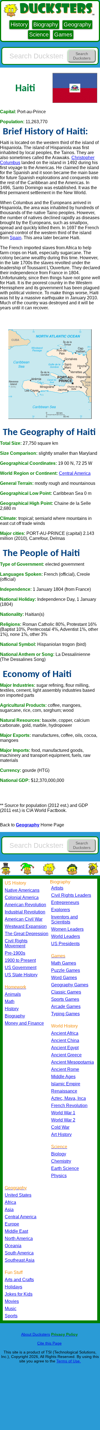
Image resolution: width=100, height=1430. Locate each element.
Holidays (13, 1287)
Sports (11, 1315)
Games (63, 34)
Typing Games (65, 1013)
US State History (21, 974)
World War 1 (63, 1112)
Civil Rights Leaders (71, 895)
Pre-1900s (15, 953)
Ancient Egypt (65, 1047)
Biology (58, 1154)
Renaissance (64, 1091)
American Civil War (23, 919)
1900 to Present (20, 960)
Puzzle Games (65, 970)
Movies (12, 1301)
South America (19, 1253)
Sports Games (65, 999)
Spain (15, 237)
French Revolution (69, 1105)
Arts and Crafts (19, 1279)
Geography (77, 24)
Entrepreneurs (65, 902)
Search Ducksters (82, 55)
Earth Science (65, 1168)
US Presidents (65, 943)
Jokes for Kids (18, 1294)
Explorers (60, 909)
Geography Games (69, 984)
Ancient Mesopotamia (72, 1062)
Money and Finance (24, 1023)
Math (9, 1001)
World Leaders (65, 936)
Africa (10, 1202)
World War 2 (63, 1120)
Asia (9, 1209)
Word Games (64, 977)
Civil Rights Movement (16, 943)
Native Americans (22, 890)
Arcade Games (66, 1006)
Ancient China (65, 1040)
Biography (45, 24)
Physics (59, 1175)
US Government (20, 967)
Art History (61, 1134)
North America (19, 1238)
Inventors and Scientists (64, 919)
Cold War (60, 1127)
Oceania (13, 1245)
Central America (75, 473)
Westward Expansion (26, 926)
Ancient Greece (66, 1055)
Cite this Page (49, 1343)
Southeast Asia (19, 1260)
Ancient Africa (64, 1033)
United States (18, 1195)
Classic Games (66, 992)
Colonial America (22, 897)
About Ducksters (35, 1334)
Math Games (63, 963)
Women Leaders (67, 929)
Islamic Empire (65, 1083)
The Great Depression (26, 933)
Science (39, 34)
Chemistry (61, 1161)
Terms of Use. (68, 1361)
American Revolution (25, 904)
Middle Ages (63, 1076)
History (19, 24)
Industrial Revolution (25, 912)
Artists (57, 888)
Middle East (16, 1231)
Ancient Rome (65, 1069)
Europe (12, 1224)
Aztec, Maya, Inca (68, 1098)
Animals (13, 994)
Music (10, 1308)
